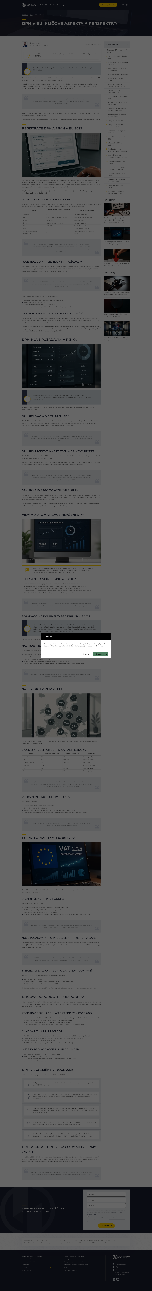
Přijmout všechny (100, 654)
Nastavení (86, 654)
